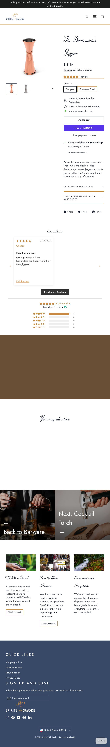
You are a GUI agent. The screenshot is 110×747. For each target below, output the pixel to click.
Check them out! (14, 612)
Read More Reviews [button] (55, 292)
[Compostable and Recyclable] (89, 562)
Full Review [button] (22, 281)
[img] (23, 241)
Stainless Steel (87, 89)
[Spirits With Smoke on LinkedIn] (30, 717)
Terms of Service (14, 667)
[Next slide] (99, 266)
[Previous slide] (10, 266)
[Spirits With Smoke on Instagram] (7, 717)
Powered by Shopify (67, 737)
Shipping (68, 69)
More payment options (84, 135)
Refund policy (13, 672)
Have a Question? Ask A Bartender (80, 198)
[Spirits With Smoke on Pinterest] (24, 717)
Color (68, 83)
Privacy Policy (13, 677)
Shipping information (78, 186)
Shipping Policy (14, 662)
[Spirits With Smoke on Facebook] (13, 717)
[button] (71, 76)
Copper (70, 89)
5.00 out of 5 (62, 303)
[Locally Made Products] (55, 562)
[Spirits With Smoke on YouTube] (18, 717)
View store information (77, 152)
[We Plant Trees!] (21, 562)
